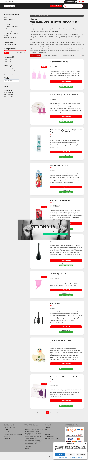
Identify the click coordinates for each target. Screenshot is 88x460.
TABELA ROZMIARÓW (9, 427)
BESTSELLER (8, 68)
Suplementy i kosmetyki (12, 33)
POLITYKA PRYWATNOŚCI (72, 457)
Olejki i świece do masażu (12, 28)
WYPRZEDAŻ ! (8, 74)
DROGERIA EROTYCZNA (10, 19)
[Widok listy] (80, 55)
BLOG (6, 1)
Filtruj (6, 53)
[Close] (68, 221)
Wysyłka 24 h (8, 59)
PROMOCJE (7, 436)
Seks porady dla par (8, 96)
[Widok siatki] (83, 55)
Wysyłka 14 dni (8, 61)
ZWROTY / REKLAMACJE (10, 438)
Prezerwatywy (9, 31)
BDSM (5, 17)
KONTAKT (11, 1)
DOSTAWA (6, 430)
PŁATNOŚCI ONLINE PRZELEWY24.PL (13, 432)
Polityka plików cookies (63, 457)
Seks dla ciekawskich (9, 94)
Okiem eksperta (8, 90)
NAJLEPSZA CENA (9, 70)
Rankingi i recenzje (8, 92)
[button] (85, 443)
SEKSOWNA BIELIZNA (9, 40)
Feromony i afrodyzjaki (11, 22)
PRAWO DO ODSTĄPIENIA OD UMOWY (13, 434)
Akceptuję (59, 454)
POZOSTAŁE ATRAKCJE (10, 37)
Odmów (70, 454)
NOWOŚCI (6, 35)
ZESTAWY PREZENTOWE (10, 44)
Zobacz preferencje (80, 454)
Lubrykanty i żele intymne (12, 26)
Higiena (8, 24)
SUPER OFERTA (8, 72)
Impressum (80, 457)
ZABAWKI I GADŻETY (9, 42)
